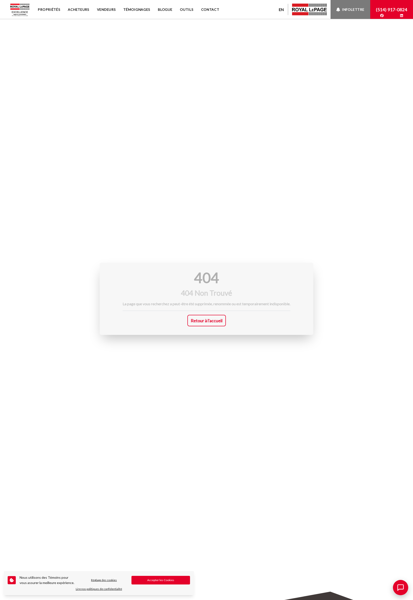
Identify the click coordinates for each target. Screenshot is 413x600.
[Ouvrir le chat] (400, 587)
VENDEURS (106, 9)
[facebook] (382, 15)
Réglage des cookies (104, 580)
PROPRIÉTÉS (49, 9)
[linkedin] (401, 15)
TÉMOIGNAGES (136, 9)
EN (281, 9)
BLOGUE (165, 9)
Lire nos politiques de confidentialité (99, 589)
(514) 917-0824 (391, 9)
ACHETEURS (78, 9)
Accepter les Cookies (160, 580)
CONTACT (210, 9)
